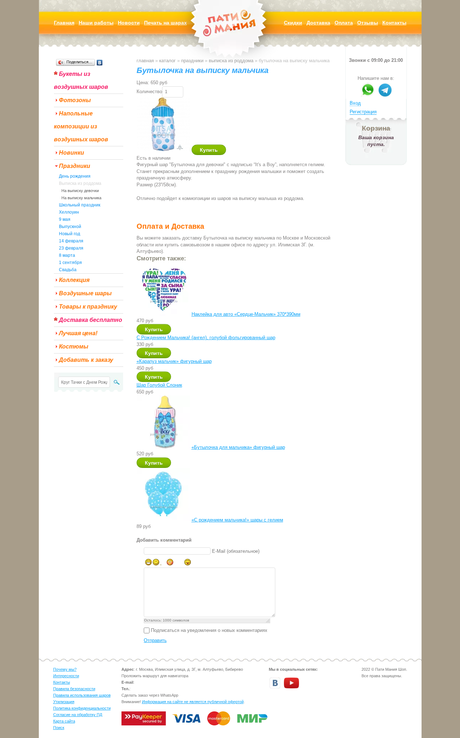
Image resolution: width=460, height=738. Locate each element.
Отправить (155, 640)
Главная (145, 60)
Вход (355, 103)
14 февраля (71, 240)
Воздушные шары (85, 293)
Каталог (167, 60)
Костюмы (73, 346)
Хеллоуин (69, 212)
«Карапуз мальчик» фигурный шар (174, 361)
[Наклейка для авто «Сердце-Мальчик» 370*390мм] (163, 314)
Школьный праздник (79, 205)
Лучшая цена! (78, 333)
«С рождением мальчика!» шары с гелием (237, 520)
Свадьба (68, 269)
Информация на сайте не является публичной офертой (193, 702)
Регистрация (363, 111)
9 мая (64, 219)
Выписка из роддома (80, 183)
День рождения (75, 176)
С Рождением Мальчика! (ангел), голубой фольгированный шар (206, 337)
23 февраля (71, 248)
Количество (149, 91)
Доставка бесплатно (90, 320)
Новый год (69, 233)
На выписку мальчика (81, 198)
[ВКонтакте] (100, 62)
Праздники (74, 166)
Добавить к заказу (86, 360)
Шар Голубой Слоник (159, 385)
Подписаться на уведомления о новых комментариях (209, 630)
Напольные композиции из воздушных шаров (81, 126)
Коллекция (74, 280)
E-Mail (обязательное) (235, 551)
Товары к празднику (88, 307)
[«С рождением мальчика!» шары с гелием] (163, 520)
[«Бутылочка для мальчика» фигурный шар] (163, 447)
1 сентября (70, 262)
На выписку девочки (80, 190)
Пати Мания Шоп (230, 34)
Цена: (143, 82)
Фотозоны (75, 100)
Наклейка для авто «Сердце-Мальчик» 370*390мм (246, 314)
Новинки (71, 153)
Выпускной (70, 226)
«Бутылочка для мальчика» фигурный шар (238, 447)
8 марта (67, 255)
